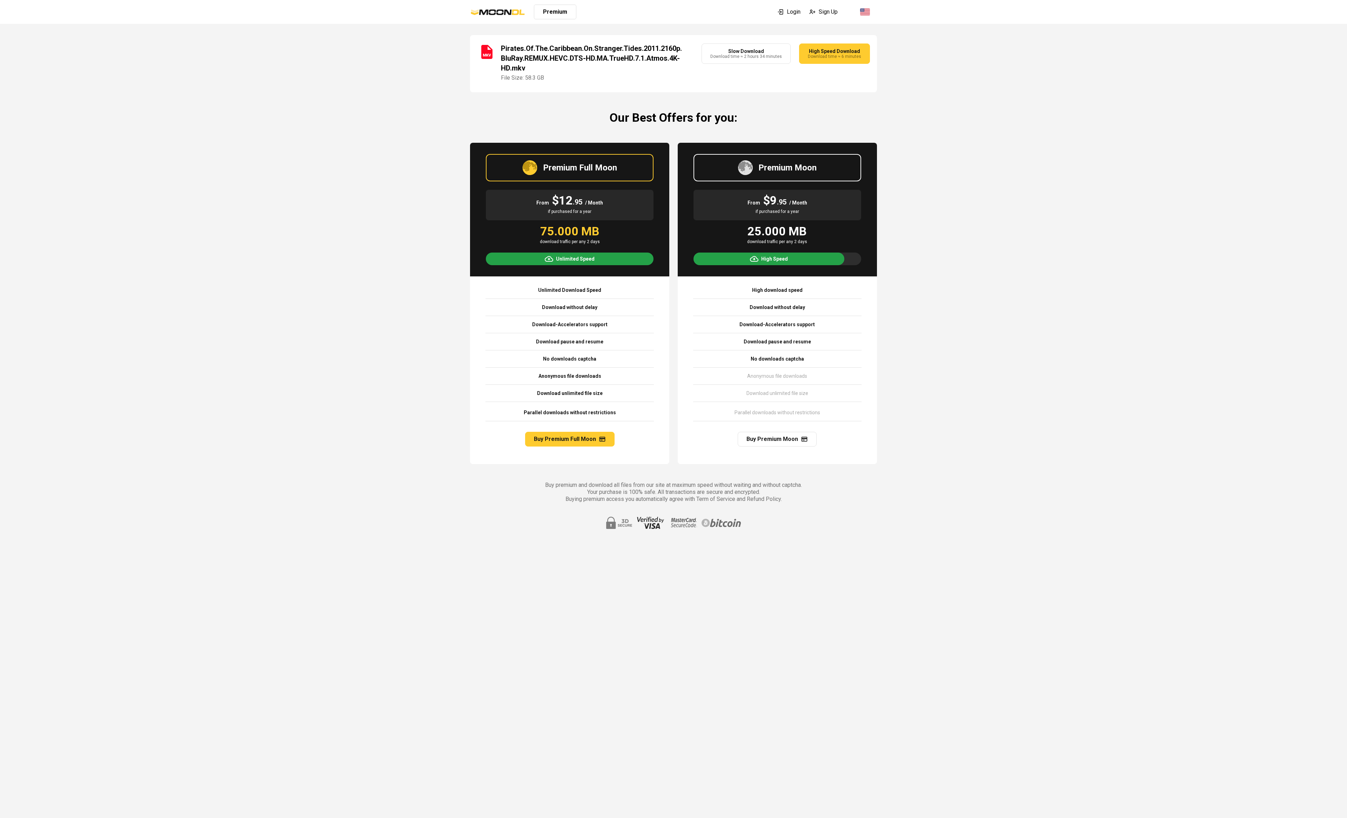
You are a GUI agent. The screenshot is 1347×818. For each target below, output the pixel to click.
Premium (555, 11)
